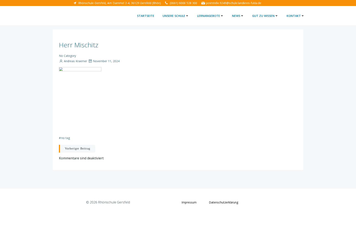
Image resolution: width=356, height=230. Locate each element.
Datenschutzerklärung (223, 202)
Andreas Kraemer (75, 61)
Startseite (145, 16)
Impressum (189, 202)
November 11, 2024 (106, 61)
